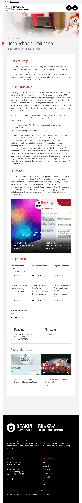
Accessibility (34, 491)
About (45, 462)
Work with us (47, 477)
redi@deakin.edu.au (14, 462)
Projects (17, 38)
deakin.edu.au (14, 2)
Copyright (16, 491)
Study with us (48, 473)
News (45, 481)
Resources (46, 469)
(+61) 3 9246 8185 (13, 465)
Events (45, 484)
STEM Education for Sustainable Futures (24, 49)
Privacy (9, 491)
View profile (16, 276)
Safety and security (46, 491)
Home (10, 38)
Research (46, 466)
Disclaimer (25, 491)
